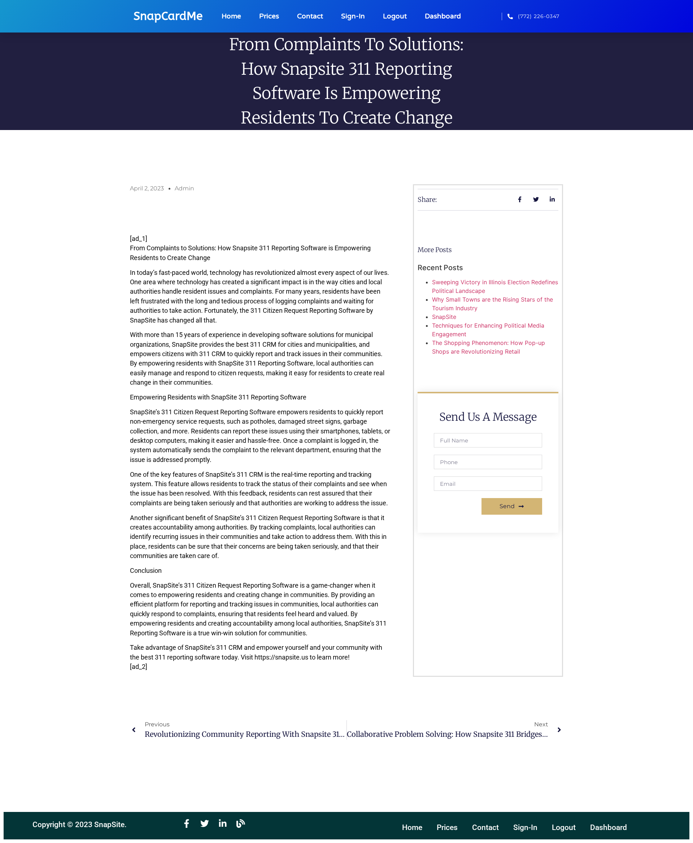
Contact (310, 16)
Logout (395, 16)
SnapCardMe (168, 16)
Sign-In (353, 16)
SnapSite (444, 316)
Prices (269, 16)
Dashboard (443, 16)
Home (231, 16)
